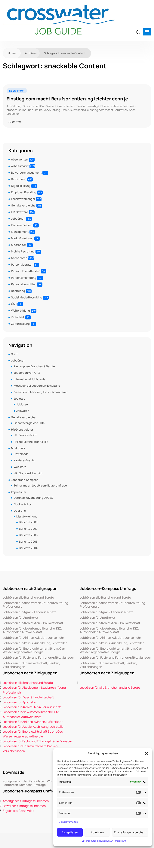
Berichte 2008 (28, 522)
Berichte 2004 (28, 548)
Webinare (20, 467)
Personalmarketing (23, 278)
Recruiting (18, 291)
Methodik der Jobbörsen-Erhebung (37, 386)
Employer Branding (23, 192)
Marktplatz (18, 448)
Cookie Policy (23, 504)
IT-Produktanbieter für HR (31, 442)
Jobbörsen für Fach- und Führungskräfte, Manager (38, 657)
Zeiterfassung (20, 324)
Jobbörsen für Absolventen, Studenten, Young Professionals (35, 604)
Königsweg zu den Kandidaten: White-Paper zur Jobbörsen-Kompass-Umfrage (36, 783)
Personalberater (22, 265)
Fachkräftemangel (23, 199)
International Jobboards (29, 379)
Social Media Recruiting (26, 297)
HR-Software (19, 212)
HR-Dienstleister (22, 430)
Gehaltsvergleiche (23, 205)
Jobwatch (22, 411)
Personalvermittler (23, 284)
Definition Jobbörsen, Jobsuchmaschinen (41, 392)
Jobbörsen (18, 219)
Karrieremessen (21, 225)
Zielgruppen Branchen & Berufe (34, 366)
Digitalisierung (20, 186)
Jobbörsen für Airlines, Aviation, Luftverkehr (33, 637)
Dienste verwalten (68, 821)
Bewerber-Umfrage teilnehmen (24, 806)
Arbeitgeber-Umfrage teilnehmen (26, 801)
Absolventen (19, 159)
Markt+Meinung (26, 516)
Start (14, 354)
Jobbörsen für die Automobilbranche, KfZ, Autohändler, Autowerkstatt (32, 630)
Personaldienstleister (25, 271)
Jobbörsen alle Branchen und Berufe (28, 597)
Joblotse (19, 399)
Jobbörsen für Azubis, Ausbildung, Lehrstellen (35, 643)
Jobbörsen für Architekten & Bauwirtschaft (33, 623)
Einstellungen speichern (130, 832)
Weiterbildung (20, 311)
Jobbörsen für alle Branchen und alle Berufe (110, 687)
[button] (146, 753)
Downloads (21, 454)
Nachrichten (16, 90)
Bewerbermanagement (26, 173)
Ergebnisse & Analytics (18, 811)
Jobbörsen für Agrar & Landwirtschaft (29, 612)
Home (12, 53)
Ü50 (14, 304)
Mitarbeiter (18, 245)
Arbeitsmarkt (20, 166)
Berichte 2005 (28, 542)
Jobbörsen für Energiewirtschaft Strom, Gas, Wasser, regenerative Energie (34, 650)
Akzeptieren (70, 832)
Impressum (120, 840)
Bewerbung (18, 179)
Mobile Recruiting (23, 251)
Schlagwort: (64, 53)
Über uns (20, 511)
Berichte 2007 (28, 529)
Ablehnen (97, 832)
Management (20, 232)
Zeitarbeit (17, 317)
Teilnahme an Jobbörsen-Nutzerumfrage (40, 485)
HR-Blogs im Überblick (28, 473)
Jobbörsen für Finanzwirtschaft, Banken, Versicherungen (31, 665)
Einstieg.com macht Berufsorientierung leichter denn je (67, 99)
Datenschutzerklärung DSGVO (97, 840)
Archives (31, 53)
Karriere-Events (24, 460)
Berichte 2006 (28, 535)
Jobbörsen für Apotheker (20, 617)
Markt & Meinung (22, 238)
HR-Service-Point (25, 435)
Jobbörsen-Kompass (24, 480)
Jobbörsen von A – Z (27, 373)
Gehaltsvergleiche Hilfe (29, 423)
